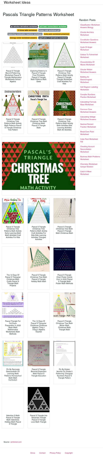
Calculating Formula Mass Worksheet (88, 103)
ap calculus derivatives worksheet (24, 26)
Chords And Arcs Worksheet (87, 33)
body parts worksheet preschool (56, 34)
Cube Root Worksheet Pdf (89, 140)
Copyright (69, 453)
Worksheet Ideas (17, 2)
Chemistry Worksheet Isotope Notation (88, 165)
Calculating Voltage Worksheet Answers (88, 118)
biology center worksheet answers (23, 38)
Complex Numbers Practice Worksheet (88, 95)
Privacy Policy (55, 453)
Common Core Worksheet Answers (88, 110)
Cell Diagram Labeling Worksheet (89, 88)
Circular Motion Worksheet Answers (88, 70)
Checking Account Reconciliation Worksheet (87, 149)
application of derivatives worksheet (53, 38)
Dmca (32, 453)
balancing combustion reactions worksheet (25, 34)
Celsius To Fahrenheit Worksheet (89, 55)
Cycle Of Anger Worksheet (86, 48)
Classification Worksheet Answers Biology (90, 26)
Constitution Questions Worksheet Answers (89, 41)
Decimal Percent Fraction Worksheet (88, 125)
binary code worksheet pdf (49, 30)
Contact (42, 453)
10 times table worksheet (27, 30)
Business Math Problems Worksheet (90, 157)
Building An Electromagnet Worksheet (86, 79)
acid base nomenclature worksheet (52, 26)
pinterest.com (16, 442)
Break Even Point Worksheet (87, 132)
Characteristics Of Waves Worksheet (87, 63)
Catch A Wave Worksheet (85, 172)
